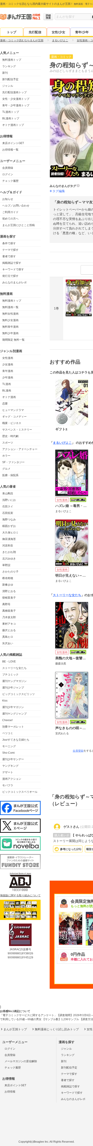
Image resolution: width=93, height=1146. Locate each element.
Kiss (4, 700)
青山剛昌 (7, 493)
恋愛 (5, 403)
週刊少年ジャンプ (13, 687)
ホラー (6, 455)
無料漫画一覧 (10, 307)
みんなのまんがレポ (14, 282)
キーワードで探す (13, 269)
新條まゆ (7, 584)
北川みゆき (9, 558)
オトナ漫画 (9, 397)
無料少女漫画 (10, 320)
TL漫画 (6, 384)
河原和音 (7, 545)
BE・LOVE (9, 661)
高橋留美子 (9, 610)
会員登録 (7, 167)
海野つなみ (9, 519)
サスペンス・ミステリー (17, 429)
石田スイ (7, 506)
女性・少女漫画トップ (15, 98)
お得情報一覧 (10, 149)
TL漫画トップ (10, 111)
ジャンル (7, 85)
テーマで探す (10, 249)
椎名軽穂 (7, 578)
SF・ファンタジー (13, 462)
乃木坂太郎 (9, 617)
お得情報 (10, 1091)
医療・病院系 (10, 475)
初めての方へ (10, 218)
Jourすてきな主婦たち (15, 739)
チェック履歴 (10, 180)
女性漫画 (7, 358)
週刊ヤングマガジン (14, 681)
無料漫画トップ (11, 59)
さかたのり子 (10, 571)
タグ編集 (58, 191)
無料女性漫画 (10, 313)
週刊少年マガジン (13, 707)
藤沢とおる (9, 630)
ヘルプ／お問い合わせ (15, 205)
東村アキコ (9, 623)
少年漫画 (7, 377)
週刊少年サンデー (13, 759)
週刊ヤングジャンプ (14, 713)
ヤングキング (10, 765)
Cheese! (7, 720)
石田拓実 (7, 513)
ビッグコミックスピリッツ (18, 694)
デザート (7, 772)
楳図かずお (9, 526)
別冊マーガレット (13, 726)
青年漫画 (7, 371)
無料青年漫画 (10, 326)
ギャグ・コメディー (14, 416)
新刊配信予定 (10, 79)
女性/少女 (58, 32)
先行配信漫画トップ (14, 92)
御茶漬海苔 (9, 539)
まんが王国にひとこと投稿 (18, 225)
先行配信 (35, 32)
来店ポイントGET (13, 143)
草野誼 (6, 565)
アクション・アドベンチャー (19, 449)
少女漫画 (7, 364)
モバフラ (7, 785)
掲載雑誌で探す (11, 262)
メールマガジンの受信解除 (21, 1061)
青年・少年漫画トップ (15, 105)
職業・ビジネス (11, 423)
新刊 (5, 72)
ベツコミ (7, 733)
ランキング (9, 66)
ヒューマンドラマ (13, 410)
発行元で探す (10, 276)
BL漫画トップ (10, 118)
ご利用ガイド (10, 212)
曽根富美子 (9, 597)
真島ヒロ (7, 636)
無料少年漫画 (10, 333)
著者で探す (9, 256)
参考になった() (70, 849)
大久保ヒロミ (10, 532)
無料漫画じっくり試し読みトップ (57, 1029)
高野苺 (6, 604)
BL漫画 (6, 390)
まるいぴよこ (62, 442)
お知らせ (7, 199)
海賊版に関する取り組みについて (20, 895)
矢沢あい (7, 643)
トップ (11, 32)
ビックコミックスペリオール (19, 791)
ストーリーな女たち (14, 668)
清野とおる (9, 591)
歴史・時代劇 (10, 436)
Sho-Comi (8, 752)
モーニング (9, 746)
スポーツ (7, 442)
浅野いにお (9, 500)
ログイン (7, 174)
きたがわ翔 (9, 552)
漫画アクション (11, 778)
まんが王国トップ (15, 1029)
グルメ (6, 468)
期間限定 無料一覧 (13, 339)
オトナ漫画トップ (13, 125)
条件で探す (9, 243)
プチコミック (10, 674)
